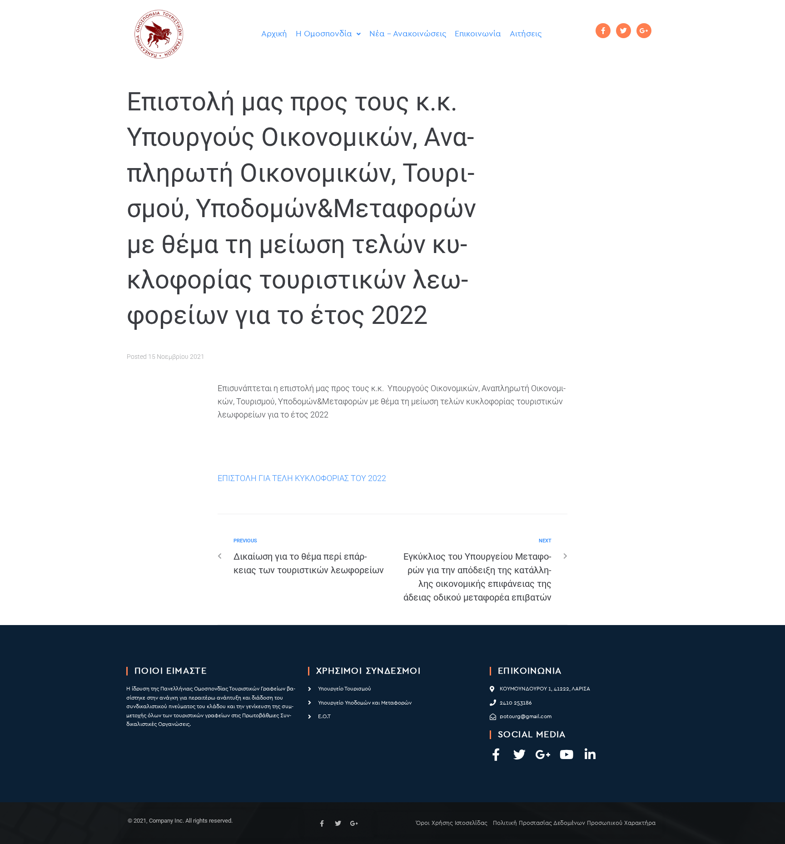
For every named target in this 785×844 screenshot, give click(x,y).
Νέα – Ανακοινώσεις (407, 34)
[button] (328, 34)
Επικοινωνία (478, 34)
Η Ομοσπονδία (324, 34)
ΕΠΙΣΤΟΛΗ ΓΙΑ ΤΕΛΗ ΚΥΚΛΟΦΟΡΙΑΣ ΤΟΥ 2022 (302, 478)
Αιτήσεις (526, 34)
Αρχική (274, 34)
